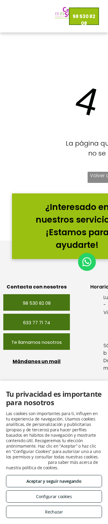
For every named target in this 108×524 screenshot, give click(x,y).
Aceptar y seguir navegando (53, 481)
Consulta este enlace (26, 462)
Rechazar (54, 512)
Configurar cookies (54, 496)
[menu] (9, 18)
